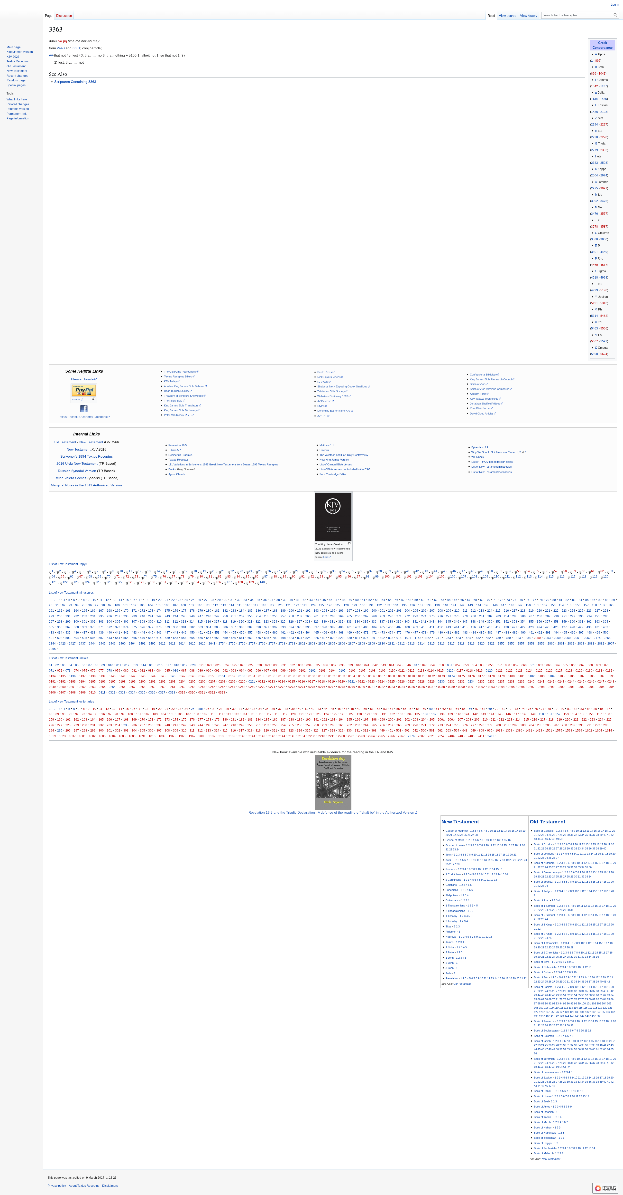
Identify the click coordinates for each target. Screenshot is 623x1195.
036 (325, 665)
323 (266, 621)
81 (210, 576)
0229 (431, 681)
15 (167, 571)
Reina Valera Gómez (70, 478)
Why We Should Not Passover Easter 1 (494, 452)
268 (374, 616)
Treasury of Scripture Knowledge (183, 395)
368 (76, 627)
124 (87, 582)
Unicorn (324, 450)
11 (130, 571)
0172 (431, 676)
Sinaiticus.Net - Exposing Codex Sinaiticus (342, 386)
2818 (461, 643)
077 (101, 670)
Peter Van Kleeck (174, 415)
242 (159, 616)
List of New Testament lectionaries (491, 472)
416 (473, 627)
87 (266, 576)
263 (332, 616)
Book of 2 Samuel (544, 915)
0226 (401, 681)
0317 (161, 692)
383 (200, 627)
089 (200, 670)
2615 (192, 643)
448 (175, 632)
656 (200, 637)
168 (109, 610)
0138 (92, 676)
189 (283, 610)
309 (150, 621)
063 (548, 665)
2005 (202, 736)
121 (54, 582)
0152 (232, 676)
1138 (594, 99)
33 (334, 571)
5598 (594, 354)
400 (341, 627)
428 (572, 627)
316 (208, 621)
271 (399, 616)
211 (465, 610)
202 (390, 610)
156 (577, 605)
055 (482, 665)
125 (98, 582)
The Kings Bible (173, 400)
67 (81, 576)
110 (496, 576)
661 (241, 637)
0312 (112, 692)
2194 (594, 124)
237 (117, 616)
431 (597, 627)
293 (581, 616)
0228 (421, 681)
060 (524, 665)
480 (440, 632)
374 (125, 627)
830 (349, 637)
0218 (321, 681)
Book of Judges (543, 891)
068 (590, 665)
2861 (561, 643)
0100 (292, 670)
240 (142, 616)
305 (117, 621)
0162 (331, 676)
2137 (212, 736)
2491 (142, 643)
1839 (162, 736)
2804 (321, 643)
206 (423, 610)
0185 (561, 676)
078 (109, 670)
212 (473, 610)
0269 (251, 686)
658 (217, 637)
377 (150, 627)
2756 (241, 643)
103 (419, 576)
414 (456, 627)
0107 (362, 670)
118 (583, 576)
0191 (52, 681)
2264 (371, 736)
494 (556, 632)
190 (291, 610)
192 (308, 610)
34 (343, 571)
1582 (487, 637)
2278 (603, 137)
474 (390, 632)
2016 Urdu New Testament (77, 463)
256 (274, 616)
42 (417, 571)
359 (564, 621)
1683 (102, 736)
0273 (291, 686)
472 (374, 632)
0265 (212, 686)
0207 (212, 681)
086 (175, 670)
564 (456, 730)
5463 (594, 328)
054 (474, 665)
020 (193, 665)
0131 (599, 670)
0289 (451, 686)
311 (167, 621)
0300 (561, 686)
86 (256, 576)
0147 (182, 676)
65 (62, 576)
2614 (182, 643)
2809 (371, 643)
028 (259, 665)
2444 (92, 643)
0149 (202, 676)
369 (84, 627)
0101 (302, 670)
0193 (72, 681)
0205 (192, 681)
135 (207, 582)
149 (519, 605)
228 (605, 610)
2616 (202, 643)
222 (556, 610)
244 (175, 616)
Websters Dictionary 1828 (332, 396)
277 (448, 616)
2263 (361, 736)
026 (242, 665)
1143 (418, 637)
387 (233, 627)
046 (408, 665)
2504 (594, 175)
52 (509, 571)
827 (324, 637)
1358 (508, 730)
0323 (221, 692)
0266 (222, 686)
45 (445, 571)
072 (59, 670)
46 (454, 571)
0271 (271, 686)
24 (250, 571)
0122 (509, 670)
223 (564, 610)
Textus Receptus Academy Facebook (82, 416)
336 (373, 621)
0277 (331, 686)
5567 (594, 341)
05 (77, 665)
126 (108, 582)
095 (250, 670)
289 (547, 616)
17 (186, 571)
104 (430, 576)
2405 (461, 736)
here (325, 557)
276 (440, 616)
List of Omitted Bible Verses (336, 464)
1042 (594, 86)
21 (223, 571)
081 (134, 670)
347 (464, 621)
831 (357, 637)
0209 (232, 681)
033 (300, 665)
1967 (192, 736)
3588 (594, 239)
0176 (471, 676)
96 (349, 576)
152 (544, 605)
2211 (331, 736)
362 (589, 621)
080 (125, 670)
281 (481, 616)
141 (453, 605)
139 (251, 582)
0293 (491, 686)
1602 (588, 730)
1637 (72, 736)
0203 (172, 681)
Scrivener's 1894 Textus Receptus (86, 456)
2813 (411, 643)
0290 (461, 686)
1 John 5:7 (174, 450)
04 (70, 665)
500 (605, 632)
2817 (451, 643)
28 (287, 571)
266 (357, 616)
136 (218, 582)
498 (589, 632)
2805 (331, 643)
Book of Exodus (543, 844)
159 (602, 605)
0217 (311, 681)
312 (175, 621)
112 (518, 576)
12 (139, 571)
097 (266, 670)
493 (547, 632)
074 (76, 670)
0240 (531, 681)
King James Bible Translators (181, 405)
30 (306, 571)
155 (569, 605)
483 (465, 632)
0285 (411, 686)
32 (324, 571)
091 (217, 670)
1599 (578, 730)
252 (241, 616)
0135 (62, 676)
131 (163, 582)
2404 (451, 736)
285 (514, 616)
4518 (594, 277)
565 (125, 637)
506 (92, 637)
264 (341, 616)
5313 (603, 303)
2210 (321, 736)
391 (266, 627)
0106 (352, 670)
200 (374, 610)
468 (341, 632)
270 (390, 616)
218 (522, 610)
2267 (401, 736)
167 (101, 610)
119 (594, 576)
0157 (281, 676)
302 (92, 621)
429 (580, 627)
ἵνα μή (62, 41)
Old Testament (65, 442)
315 (200, 621)
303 (101, 621)
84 (238, 576)
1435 (603, 99)
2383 (594, 162)
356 (539, 621)
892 (382, 637)
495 (564, 632)
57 (556, 571)
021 (201, 665)
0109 (382, 670)
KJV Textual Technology (484, 398)
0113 (421, 670)
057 (499, 665)
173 (150, 610)
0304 (601, 686)
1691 (142, 736)
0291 (471, 686)
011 (118, 665)
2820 (481, 643)
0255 (112, 686)
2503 (603, 162)
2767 (271, 643)
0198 (122, 681)
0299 (551, 686)
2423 (62, 643)
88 (275, 576)
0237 (501, 681)
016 (160, 665)
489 (514, 632)
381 (183, 627)
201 (382, 610)
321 (249, 621)
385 (217, 627)
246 (192, 616)
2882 (600, 643)
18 (195, 571)
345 (448, 621)
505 (84, 637)
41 (408, 571)
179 (200, 610)
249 (217, 616)
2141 (251, 736)
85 (247, 576)
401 (349, 627)
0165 (361, 676)
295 (597, 616)
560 (423, 730)
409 (415, 627)
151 (536, 605)
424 (539, 627)
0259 (152, 686)
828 (332, 637)
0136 (72, 676)
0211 (251, 681)
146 (495, 605)
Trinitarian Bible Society (331, 391)
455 (233, 632)
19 (204, 571)
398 (324, 627)
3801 (594, 252)
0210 (241, 681)
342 (423, 621)
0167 (381, 676)
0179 (501, 676)
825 (308, 637)
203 (399, 610)
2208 (311, 736)
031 (284, 665)
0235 (481, 681)
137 (229, 582)
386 (225, 627)
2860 (551, 643)
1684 (112, 736)
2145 (291, 736)
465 (316, 632)
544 (117, 637)
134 (196, 582)
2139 (232, 736)
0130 (589, 670)
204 (407, 610)
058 (507, 665)
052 (457, 665)
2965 (52, 648)
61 (593, 571)
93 (321, 576)
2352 (441, 736)
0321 (201, 692)
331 (332, 621)
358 (556, 621)
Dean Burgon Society (176, 390)
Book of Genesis (544, 830)
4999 (594, 290)
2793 (291, 643)
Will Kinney (477, 456)
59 (574, 571)
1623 (62, 736)
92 (312, 576)
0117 (460, 670)
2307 (421, 736)
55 (537, 571)
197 (349, 610)
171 (134, 610)
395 (299, 627)
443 (134, 632)
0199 (132, 681)
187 (266, 610)
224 (572, 610)
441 (117, 632)
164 (76, 610)
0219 (331, 681)
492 (539, 632)
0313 (122, 692)
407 (399, 627)
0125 (539, 670)
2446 (112, 643)
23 (241, 571)
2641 (212, 643)
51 (500, 571)
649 (473, 730)
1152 (427, 637)
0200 (142, 681)
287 (531, 616)
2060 (567, 637)
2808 (361, 643)
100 (387, 576)
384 (208, 627)
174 (159, 610)
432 (605, 627)
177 (183, 610)
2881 (590, 643)
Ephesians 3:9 (479, 447)
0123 (519, 670)
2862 (571, 643)
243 (167, 616)
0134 (52, 676)
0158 (291, 676)
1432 (477, 637)
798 (283, 637)
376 (142, 627)
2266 (391, 736)
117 (573, 576)
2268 (607, 637)
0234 (471, 681)
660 (233, 637)
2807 (351, 643)
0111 (401, 670)
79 (192, 576)
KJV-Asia (322, 381)
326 (291, 621)
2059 (557, 637)
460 (274, 632)
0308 (72, 692)
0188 (591, 676)
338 (390, 621)
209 (448, 610)
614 (159, 637)
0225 (391, 681)
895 (597, 60)
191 (299, 610)
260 (308, 616)
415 (464, 627)
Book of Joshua (543, 881)
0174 (451, 676)
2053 (547, 637)
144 (478, 605)
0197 (112, 681)
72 (127, 576)
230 (59, 616)
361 (580, 621)
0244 (571, 681)
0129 (579, 670)
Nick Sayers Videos (329, 377)
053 (466, 665)
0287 (431, 686)
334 (357, 621)
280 (473, 616)
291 (564, 616)
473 (382, 632)
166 (92, 610)
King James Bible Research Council (491, 379)
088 (192, 670)
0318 (171, 692)
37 (371, 571)
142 (462, 605)
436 (76, 632)
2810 (381, 643)
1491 (528, 730)
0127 (559, 670)
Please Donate (82, 379)
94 (330, 576)
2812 (401, 643)
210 (456, 610)
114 (540, 576)
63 (611, 571)
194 (324, 610)
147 (503, 605)
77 (173, 576)
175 (167, 610)
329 (316, 621)
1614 (608, 730)
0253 (92, 686)
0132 (608, 670)
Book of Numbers (544, 862)
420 (506, 627)
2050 (537, 637)
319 (233, 621)
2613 (172, 643)
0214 (281, 681)
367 (68, 627)
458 (258, 632)
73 (136, 576)
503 (68, 637)
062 (540, 665)
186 (258, 610)
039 (350, 665)
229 (51, 616)
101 (398, 576)
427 (564, 627)
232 (76, 616)
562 (440, 730)
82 (219, 576)
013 (135, 665)
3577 (603, 213)
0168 (391, 676)
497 (581, 632)
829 (341, 637)
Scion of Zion (477, 384)
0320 (191, 692)
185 (250, 610)
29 (297, 571)
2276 (411, 736)
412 (440, 627)
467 (332, 632)
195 (332, 610)
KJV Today (170, 381)
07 (90, 665)
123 (76, 582)
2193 (603, 112)
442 (125, 632)
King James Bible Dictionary (180, 410)
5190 (603, 290)
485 (481, 632)
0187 (581, 676)
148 (511, 605)
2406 (471, 736)
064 (557, 665)
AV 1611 (322, 415)
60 (583, 571)
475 (399, 632)
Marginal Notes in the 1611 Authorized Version (86, 485)
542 (415, 730)
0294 (501, 686)
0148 (192, 676)
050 (441, 665)
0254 (102, 686)
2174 (597, 637)
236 (109, 616)
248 (208, 616)
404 (374, 627)
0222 (361, 681)
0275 (311, 686)
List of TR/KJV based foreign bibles (492, 461)
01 (50, 665)
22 (232, 571)
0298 (541, 686)
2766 (261, 643)
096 (258, 670)
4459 (603, 252)
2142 (261, 736)
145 (486, 605)
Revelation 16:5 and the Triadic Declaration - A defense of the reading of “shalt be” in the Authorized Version (331, 812)
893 (390, 637)
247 (200, 616)
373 (117, 627)
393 (283, 627)
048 (424, 665)
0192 (62, 681)
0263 (192, 686)
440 (109, 632)
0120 (489, 670)
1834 (527, 637)
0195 (92, 681)
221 (547, 610)
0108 (372, 670)
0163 (341, 676)
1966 (182, 736)
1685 (122, 736)
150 (528, 605)
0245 (580, 681)
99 (377, 576)
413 (448, 627)
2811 (391, 643)
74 (145, 576)
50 (491, 571)
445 (150, 632)
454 (225, 632)
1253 (447, 637)
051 (449, 665)
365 (51, 627)
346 (456, 621)
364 (605, 621)
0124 (529, 670)
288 (539, 616)
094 (241, 670)
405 (382, 627)
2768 (281, 643)
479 (432, 632)
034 (309, 665)
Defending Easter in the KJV (333, 410)
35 (352, 571)
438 (92, 632)
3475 (603, 201)
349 (481, 621)
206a (441, 719)
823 (291, 637)
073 (68, 670)
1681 (82, 736)
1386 (518, 730)
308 (142, 621)
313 (183, 621)
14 (158, 571)
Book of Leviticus (544, 853)
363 (597, 621)
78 (182, 576)
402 (357, 627)
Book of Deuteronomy (547, 872)
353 (514, 621)
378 (159, 627)
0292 (481, 686)
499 (597, 632)
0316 (151, 692)
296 (605, 616)
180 (208, 610)
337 (382, 621)
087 (183, 670)
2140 (241, 736)
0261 (172, 686)
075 (84, 670)
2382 (603, 150)
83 (229, 576)
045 (400, 665)
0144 (152, 676)
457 (250, 632)
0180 (511, 676)
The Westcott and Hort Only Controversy (344, 454)
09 (103, 665)
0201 (152, 681)
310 (159, 621)
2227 (603, 124)
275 (432, 616)
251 (233, 616)
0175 (461, 676)
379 (167, 627)
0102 (312, 670)
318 (225, 621)
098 (274, 670)
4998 (603, 277)
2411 (481, 736)
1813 (517, 637)
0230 (441, 681)
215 (498, 610)
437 (84, 632)
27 (278, 571)
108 (474, 576)
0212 (261, 681)
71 (118, 576)
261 (316, 616)
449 (183, 632)
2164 (301, 736)
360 (572, 621)
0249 (52, 686)
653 (175, 637)
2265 (381, 736)
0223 (371, 681)
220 (539, 610)
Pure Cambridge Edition (333, 474)
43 (426, 571)
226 (589, 610)
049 (433, 665)
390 (258, 627)
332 (340, 621)
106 (452, 576)
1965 (172, 736)
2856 (511, 643)
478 (423, 632)
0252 (82, 686)
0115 (440, 670)
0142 (132, 676)
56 (546, 571)
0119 (479, 670)
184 (241, 610)
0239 (521, 681)
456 (241, 632)
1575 (558, 730)
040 (358, 665)
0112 (411, 670)
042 (375, 665)
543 (109, 637)
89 (284, 576)
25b (200, 708)
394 (291, 627)
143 (470, 605)
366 (59, 627)
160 (611, 605)
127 (119, 582)
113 (529, 576)
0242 (551, 681)
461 (283, 632)
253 (250, 616)
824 (299, 637)
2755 (232, 643)
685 (266, 637)
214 (489, 610)
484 (473, 632)
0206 (202, 681)
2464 (132, 643)
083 (150, 670)
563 (448, 730)
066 (573, 665)
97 (358, 576)
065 (565, 665)
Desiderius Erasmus (180, 454)
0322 (211, 692)
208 (440, 610)
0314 (131, 692)
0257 (132, 686)
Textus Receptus (178, 459)
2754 (222, 643)
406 (390, 627)
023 (217, 665)
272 (407, 616)
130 (152, 582)
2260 (341, 736)
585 (150, 637)
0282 (381, 686)
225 (580, 610)
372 (109, 627)
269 (382, 616)
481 (448, 632)
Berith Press (324, 372)
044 (391, 665)
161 (51, 610)
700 (274, 637)
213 (481, 610)
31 (315, 571)
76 (164, 576)
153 (553, 605)
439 (101, 632)
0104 (332, 670)
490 (523, 632)
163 (68, 610)
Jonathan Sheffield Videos (485, 403)
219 (531, 610)
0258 (142, 686)
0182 (531, 676)
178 (192, 610)
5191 (594, 303)
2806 (341, 643)
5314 (594, 316)
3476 (594, 213)
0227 (411, 681)
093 (233, 670)
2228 (594, 137)
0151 (222, 676)
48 (472, 571)
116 (562, 576)
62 (602, 571)
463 (299, 632)
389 (250, 627)
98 (367, 576)
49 (482, 571)
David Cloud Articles (482, 413)
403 (365, 627)
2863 (580, 643)
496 (572, 632)
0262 (182, 686)
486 (490, 632)
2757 (251, 643)
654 (183, 637)
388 (241, 627)
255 (266, 616)
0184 (551, 676)
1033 (498, 730)
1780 (507, 637)
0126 (549, 670)
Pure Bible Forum (480, 408)
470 (357, 632)
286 (523, 616)
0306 (52, 692)
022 (209, 665)
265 (349, 616)
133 (185, 582)
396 (308, 627)
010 (110, 665)
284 (506, 616)
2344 (52, 643)
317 (216, 621)
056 (491, 665)
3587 (603, 226)
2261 (351, 736)
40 (398, 571)
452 (208, 632)
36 (361, 571)
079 (117, 670)
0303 (591, 686)
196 (341, 610)
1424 (467, 637)
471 (365, 632)
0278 (341, 686)
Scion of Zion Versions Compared (489, 388)
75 (155, 576)
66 (71, 576)
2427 (72, 643)
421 (514, 627)
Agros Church (176, 474)
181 (217, 610)
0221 (351, 681)
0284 (401, 686)
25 (260, 571)
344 (440, 621)
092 (225, 670)
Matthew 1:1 (327, 445)
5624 (603, 354)
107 (463, 576)
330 (324, 621)
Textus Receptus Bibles (178, 376)
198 (357, 610)
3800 (603, 239)
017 (168, 665)
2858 (531, 643)
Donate (76, 399)
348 (473, 621)
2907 (610, 643)
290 (556, 616)
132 (174, 582)
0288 (441, 686)
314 (191, 621)
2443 (61, 48)
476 (407, 632)
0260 (162, 686)
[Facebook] (84, 408)
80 (201, 576)
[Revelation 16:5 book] (333, 782)
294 (589, 616)
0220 (341, 681)
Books (172, 469)
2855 (501, 643)
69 (99, 576)
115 (551, 576)
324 (274, 621)
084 (159, 670)
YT (189, 415)
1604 (598, 730)
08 (96, 665)
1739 (497, 637)
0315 (141, 692)
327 (299, 621)
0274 (301, 686)
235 (101, 616)
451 (200, 632)
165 (84, 610)
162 (59, 610)
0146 (172, 676)
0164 (351, 676)
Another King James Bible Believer (184, 386)
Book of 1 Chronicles (546, 943)
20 (213, 571)
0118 (469, 670)
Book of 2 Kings (543, 933)
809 (481, 730)
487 (498, 632)
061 (532, 665)
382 (192, 627)
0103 (322, 670)
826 (316, 637)
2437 (82, 643)
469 (349, 632)
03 (63, 665)
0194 (82, 681)
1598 (568, 730)
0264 (202, 686)
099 (283, 670)
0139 (102, 676)
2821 (491, 643)
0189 (601, 676)
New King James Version (334, 459)
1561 (548, 730)
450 (192, 632)
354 (522, 621)
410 (423, 627)
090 (208, 670)
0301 (571, 686)
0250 (62, 686)
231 (68, 616)
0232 (461, 681)
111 (507, 576)
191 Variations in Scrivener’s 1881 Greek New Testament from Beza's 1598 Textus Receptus (223, 464)
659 (225, 637)
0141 (122, 676)
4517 (603, 265)
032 (292, 665)
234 (92, 616)
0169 (401, 676)
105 (441, 576)
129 (141, 582)
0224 (381, 681)
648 (464, 730)
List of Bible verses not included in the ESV (345, 469)
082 (142, 670)
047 (416, 665)
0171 (421, 676)
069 (598, 665)
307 (134, 621)
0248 (610, 681)
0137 (82, 676)
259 (299, 616)
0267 (232, 686)
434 (59, 632)
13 (149, 571)
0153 (241, 676)
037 (333, 665)
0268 (241, 686)
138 (240, 582)
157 (586, 605)
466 (324, 632)
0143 (142, 676)
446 (159, 632)
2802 (301, 643)
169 (117, 610)
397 (316, 627)
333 (349, 621)
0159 (301, 676)
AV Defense (324, 401)
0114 (430, 670)
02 (57, 665)
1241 (437, 637)
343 (431, 621)
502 (59, 637)
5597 (603, 341)
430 (589, 627)
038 (342, 665)
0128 (569, 670)
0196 (102, 681)
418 (489, 627)
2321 (431, 736)
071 (51, 670)
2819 (471, 643)
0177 (481, 676)
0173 (441, 676)
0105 (342, 670)
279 (465, 616)
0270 (261, 686)
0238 (511, 681)
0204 (182, 681)
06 (83, 665)
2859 (541, 643)
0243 (561, 681)
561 (431, 730)
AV (51, 55)
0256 (122, 686)
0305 (611, 686)
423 (531, 627)
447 (167, 632)
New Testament (91, 442)
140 (262, 582)
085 (167, 670)
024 (226, 665)
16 (176, 571)
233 (84, 616)
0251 (72, 686)
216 (506, 610)
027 (251, 665)
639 (167, 637)
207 (432, 610)
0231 (451, 681)
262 (324, 616)
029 (267, 665)
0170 (411, 676)
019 (184, 665)
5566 (603, 328)
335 (365, 621)
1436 (594, 112)
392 (274, 627)
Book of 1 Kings (543, 924)
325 (282, 621)
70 (108, 576)
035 (317, 665)
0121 (499, 670)
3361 (76, 48)
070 (606, 665)
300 (76, 621)
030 (275, 665)
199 (365, 610)
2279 (594, 150)
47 (463, 571)
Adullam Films (478, 393)
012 (126, 665)
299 (68, 621)
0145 (162, 676)
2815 (431, 643)
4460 (594, 265)
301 (84, 621)
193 (316, 610)
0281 (371, 686)
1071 (408, 637)
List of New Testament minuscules (491, 466)
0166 (371, 676)
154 (561, 605)
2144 (281, 736)
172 (142, 610)
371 (101, 627)
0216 (301, 681)
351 (498, 621)
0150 (212, 676)
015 (151, 665)
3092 (594, 201)
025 (234, 665)
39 (389, 571)
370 (92, 627)
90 (293, 576)
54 (528, 571)
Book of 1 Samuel (544, 905)
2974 (603, 175)
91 (303, 576)
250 (225, 616)
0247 (600, 681)
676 (258, 637)
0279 (351, 686)
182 (225, 610)
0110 (392, 670)
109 (485, 576)
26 (269, 571)
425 (547, 627)
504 (76, 637)
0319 (181, 692)
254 (258, 616)
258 (291, 616)
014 (143, 665)
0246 (590, 681)
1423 (457, 637)
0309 (82, 692)
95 (340, 576)
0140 (112, 676)
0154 (251, 676)
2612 (162, 643)
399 (332, 627)
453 (217, 632)
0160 (311, 676)
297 (51, 621)
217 (514, 610)
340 (407, 621)
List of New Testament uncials (68, 658)
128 (130, 582)
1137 (603, 86)
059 (515, 665)
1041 (602, 73)
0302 (581, 686)
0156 (271, 676)
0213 (271, 681)
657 (208, 637)
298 (59, 621)
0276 (321, 686)
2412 (490, 736)
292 (572, 616)
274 (423, 616)
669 (250, 637)
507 (101, 637)
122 (65, 582)
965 (489, 730)
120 (605, 576)
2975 (594, 188)
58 (565, 571)
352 (506, 621)
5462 (603, 316)
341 (415, 621)
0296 (521, 686)
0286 (421, 686)
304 (109, 621)
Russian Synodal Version (77, 471)
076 (92, 670)
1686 (132, 736)
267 (365, 616)
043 (383, 665)
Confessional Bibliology (483, 374)
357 (547, 621)
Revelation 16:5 (177, 445)
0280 (361, 686)
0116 (450, 670)
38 (380, 571)
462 (291, 632)
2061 (577, 637)
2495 (152, 643)
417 (481, 627)
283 (498, 616)
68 (90, 576)
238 (125, 616)
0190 (611, 676)
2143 (271, 736)
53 (519, 571)
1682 (92, 736)
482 (456, 632)
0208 (222, 681)
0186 (571, 676)
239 (134, 616)
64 (53, 576)
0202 (162, 681)
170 (125, 610)
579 (142, 637)
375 (134, 627)
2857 (521, 643)
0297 (531, 686)
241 (150, 616)
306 (125, 621)
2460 (122, 643)
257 (283, 616)
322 (258, 621)
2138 (222, 736)
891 (374, 637)
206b (451, 719)
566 (134, 637)
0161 (321, 676)
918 (399, 637)
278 (456, 616)
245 (183, 616)
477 (415, 632)
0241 (541, 681)
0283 (391, 686)
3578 (594, 226)
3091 (603, 188)
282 (490, 616)
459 (266, 632)
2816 (441, 643)
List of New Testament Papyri (68, 564)
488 (506, 632)
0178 (491, 676)
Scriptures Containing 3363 (75, 82)
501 (51, 637)
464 (308, 632)
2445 (102, 643)
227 (597, 610)
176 (175, 610)
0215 (291, 681)
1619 (52, 736)
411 (432, 627)
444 (142, 632)
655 (192, 637)
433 (51, 632)
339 (398, 621)
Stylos (321, 406)
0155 (261, 676)
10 (121, 571)
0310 (92, 692)
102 (409, 576)
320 (241, 621)
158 (594, 605)
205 (415, 610)
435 (68, 632)
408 (407, 627)
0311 (102, 692)
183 (233, 610)
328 (307, 621)
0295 (511, 686)
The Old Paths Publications (180, 371)
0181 (521, 676)
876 (365, 637)
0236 (491, 681)
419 (498, 627)
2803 (311, 643)
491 (531, 632)
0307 (62, 692)
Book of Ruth (541, 900)
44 (435, 571)
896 (593, 73)
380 (175, 627)
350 (489, 621)
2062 (587, 637)
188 (274, 610)
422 (522, 627)
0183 (541, 676)
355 (531, 621)
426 (556, 627)
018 (176, 665)
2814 (421, 643)
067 (582, 665)
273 (415, 616)
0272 (281, 686)
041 (366, 665)
